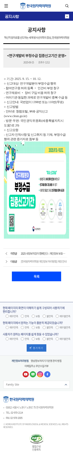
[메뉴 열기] (6, 6)
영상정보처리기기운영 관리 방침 (46, 360)
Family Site (12, 384)
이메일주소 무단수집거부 (36, 366)
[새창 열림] (26, 374)
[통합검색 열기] (67, 6)
